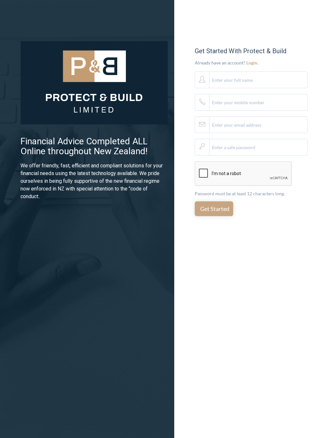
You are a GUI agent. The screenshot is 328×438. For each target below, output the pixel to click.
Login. (252, 62)
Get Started (214, 208)
